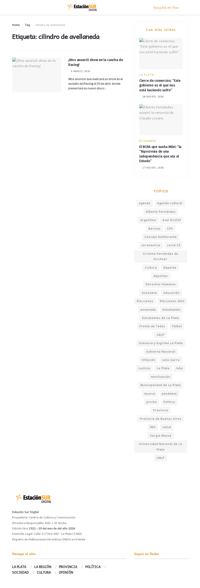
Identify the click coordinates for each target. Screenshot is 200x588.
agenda (144, 203)
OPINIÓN (66, 572)
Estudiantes (171, 309)
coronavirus (150, 245)
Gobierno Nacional (160, 351)
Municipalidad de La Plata (160, 385)
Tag (27, 24)
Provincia (160, 410)
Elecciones (145, 301)
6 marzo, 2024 (80, 71)
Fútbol (177, 326)
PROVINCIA (68, 566)
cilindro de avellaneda (50, 24)
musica (149, 393)
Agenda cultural (169, 203)
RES (153, 427)
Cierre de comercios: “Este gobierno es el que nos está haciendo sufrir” (159, 85)
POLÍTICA (93, 566)
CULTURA (44, 572)
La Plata (163, 368)
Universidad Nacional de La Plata (160, 446)
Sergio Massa (160, 435)
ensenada (148, 309)
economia (149, 293)
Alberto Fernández (161, 212)
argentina (148, 220)
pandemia (169, 393)
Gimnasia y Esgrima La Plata (161, 343)
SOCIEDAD (20, 572)
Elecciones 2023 (172, 301)
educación (171, 293)
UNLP (161, 458)
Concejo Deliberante (160, 237)
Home (16, 24)
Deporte (169, 267)
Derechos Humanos (161, 284)
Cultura (151, 267)
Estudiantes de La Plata (160, 318)
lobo (179, 368)
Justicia (144, 368)
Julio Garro (171, 360)
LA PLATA (146, 74)
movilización (160, 377)
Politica (169, 402)
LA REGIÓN (42, 566)
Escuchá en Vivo (166, 7)
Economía (147, 140)
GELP (160, 335)
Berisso (154, 228)
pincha (151, 402)
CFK (170, 228)
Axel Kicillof (171, 220)
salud (166, 427)
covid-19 (173, 245)
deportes (160, 276)
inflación (148, 360)
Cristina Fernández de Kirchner (160, 256)
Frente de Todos (152, 326)
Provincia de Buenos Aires (160, 419)
